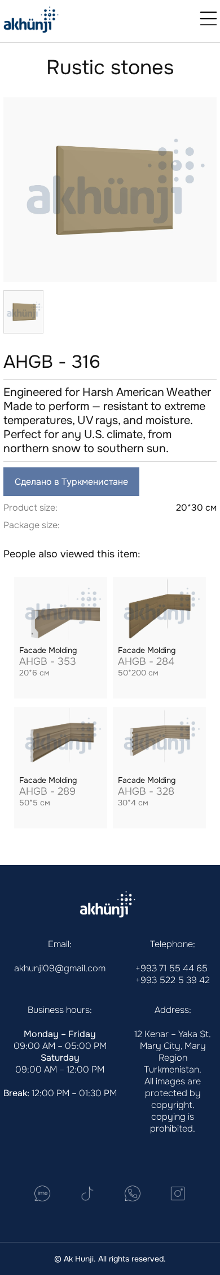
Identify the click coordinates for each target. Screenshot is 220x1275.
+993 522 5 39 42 (172, 980)
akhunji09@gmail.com (59, 968)
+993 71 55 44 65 (171, 968)
